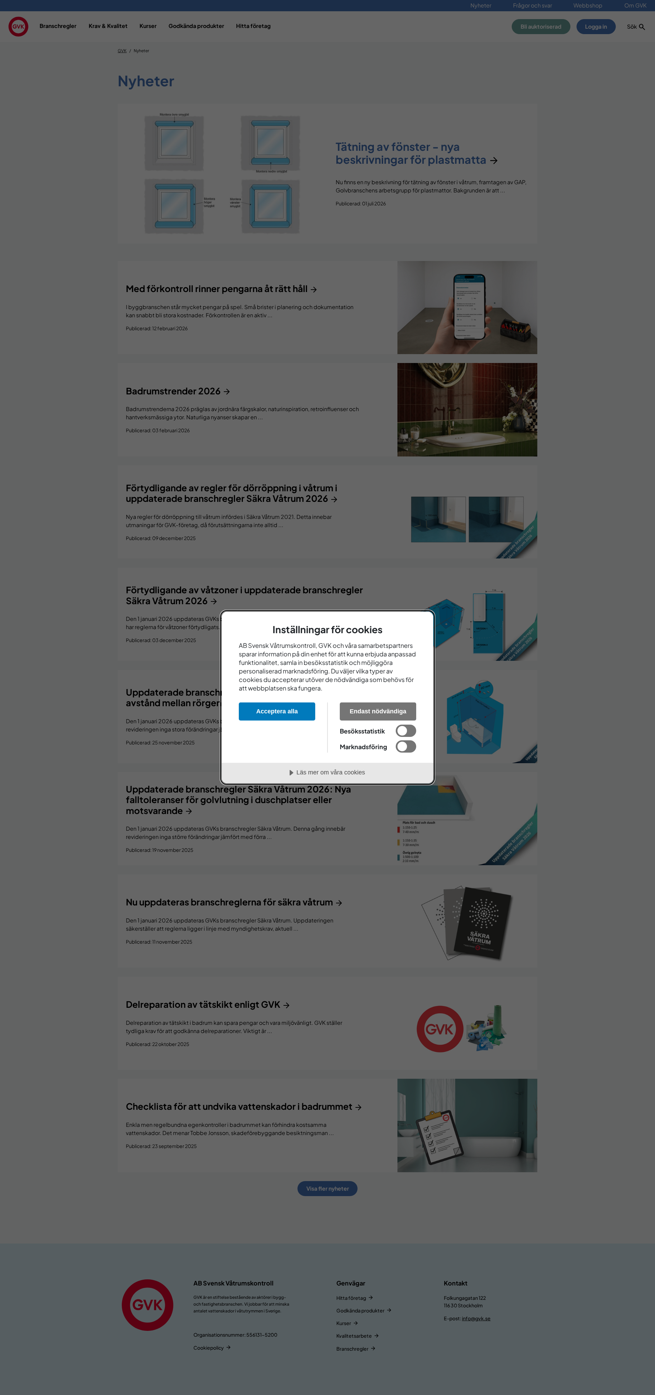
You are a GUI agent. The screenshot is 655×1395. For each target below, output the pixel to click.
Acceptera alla (277, 711)
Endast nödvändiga (378, 711)
